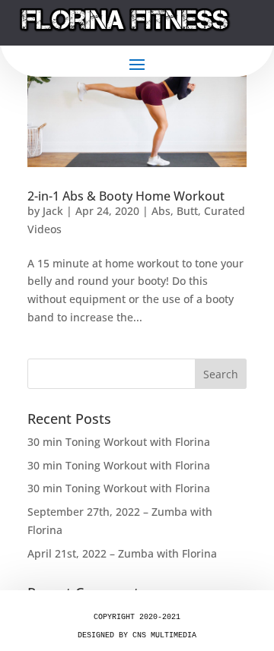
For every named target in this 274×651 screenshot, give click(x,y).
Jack (53, 211)
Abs (160, 211)
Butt (187, 211)
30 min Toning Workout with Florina (118, 442)
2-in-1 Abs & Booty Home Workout (126, 196)
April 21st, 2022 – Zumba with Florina (122, 553)
